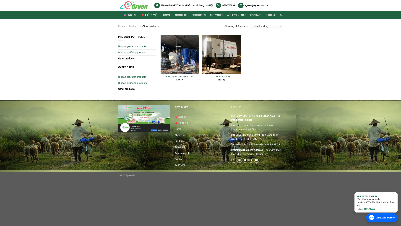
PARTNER (271, 15)
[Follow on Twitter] (245, 160)
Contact (256, 15)
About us (181, 15)
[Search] (281, 15)
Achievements (236, 15)
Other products (126, 58)
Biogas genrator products (132, 46)
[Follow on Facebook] (234, 160)
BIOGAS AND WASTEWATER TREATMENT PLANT (179, 76)
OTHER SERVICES (221, 76)
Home (167, 15)
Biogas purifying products (132, 52)
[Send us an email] (250, 160)
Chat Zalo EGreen (385, 217)
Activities (216, 15)
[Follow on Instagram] (239, 160)
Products (199, 15)
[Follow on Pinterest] (256, 160)
